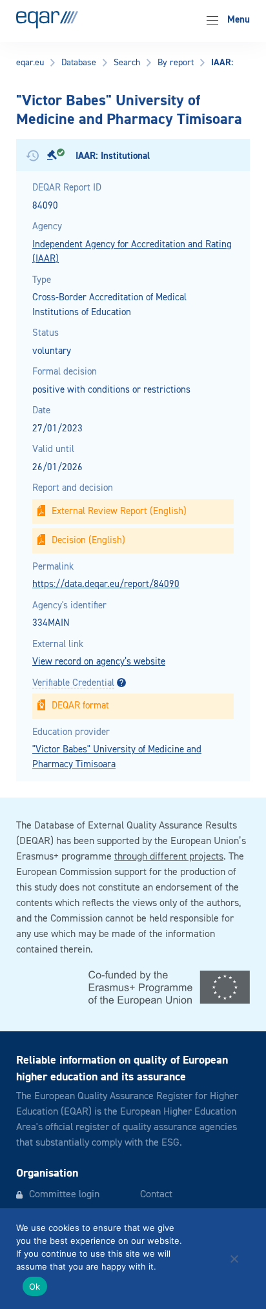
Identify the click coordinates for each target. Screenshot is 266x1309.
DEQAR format (80, 705)
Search (127, 62)
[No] (233, 1258)
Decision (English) (88, 540)
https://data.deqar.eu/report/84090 (105, 584)
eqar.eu (30, 62)
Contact (156, 1195)
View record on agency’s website (98, 661)
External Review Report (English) (119, 511)
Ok (35, 1286)
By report (176, 62)
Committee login (64, 1195)
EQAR (47, 19)
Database (78, 62)
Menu (237, 20)
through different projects (168, 857)
